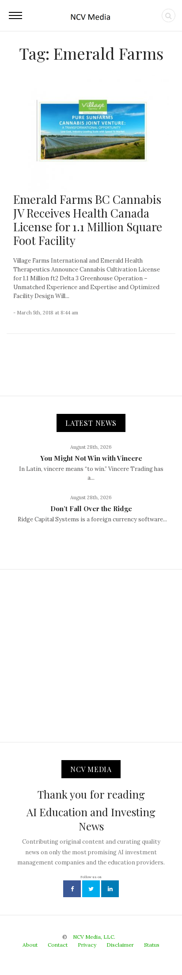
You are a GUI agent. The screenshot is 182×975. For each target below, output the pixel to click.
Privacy (87, 944)
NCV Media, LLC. (94, 936)
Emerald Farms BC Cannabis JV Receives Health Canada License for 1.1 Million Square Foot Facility (87, 220)
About (30, 944)
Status (151, 944)
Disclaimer (120, 944)
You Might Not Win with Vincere (91, 458)
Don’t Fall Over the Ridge (91, 508)
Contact (58, 944)
